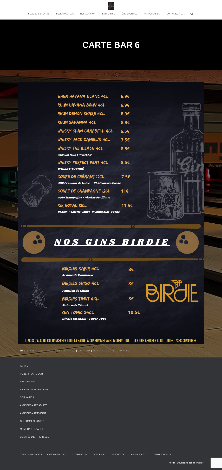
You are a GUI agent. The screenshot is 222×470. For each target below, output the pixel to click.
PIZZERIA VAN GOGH (65, 14)
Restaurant (27, 381)
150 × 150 (31, 350)
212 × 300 (43, 350)
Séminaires (27, 397)
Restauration (88, 14)
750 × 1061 (56, 350)
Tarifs (24, 365)
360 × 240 (97, 350)
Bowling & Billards (39, 14)
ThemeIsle (198, 462)
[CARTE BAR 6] (111, 212)
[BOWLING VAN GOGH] (111, 6)
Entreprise (108, 14)
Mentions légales (31, 429)
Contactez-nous (176, 14)
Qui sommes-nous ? (32, 421)
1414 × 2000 (123, 350)
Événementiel (129, 14)
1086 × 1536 (84, 350)
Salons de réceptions (34, 389)
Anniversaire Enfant (33, 413)
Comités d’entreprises (34, 437)
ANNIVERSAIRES (152, 14)
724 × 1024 (70, 350)
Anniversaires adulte (33, 405)
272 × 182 (110, 350)
